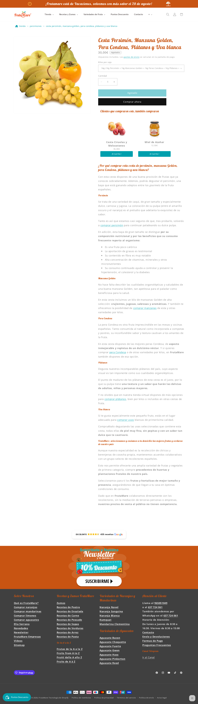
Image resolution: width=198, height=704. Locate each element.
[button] (167, 14)
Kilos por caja (104, 62)
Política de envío (146, 697)
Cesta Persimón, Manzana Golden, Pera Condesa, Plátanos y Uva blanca (81, 26)
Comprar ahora (132, 101)
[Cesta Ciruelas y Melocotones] (116, 128)
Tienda (22, 26)
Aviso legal (162, 697)
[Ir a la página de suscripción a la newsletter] (99, 567)
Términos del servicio (126, 697)
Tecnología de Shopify (59, 697)
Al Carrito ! (116, 154)
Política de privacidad (104, 697)
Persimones (36, 26)
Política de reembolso (81, 697)
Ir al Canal (148, 657)
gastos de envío (131, 57)
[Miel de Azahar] (154, 128)
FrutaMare (43, 697)
